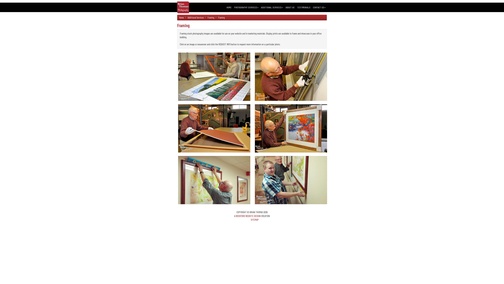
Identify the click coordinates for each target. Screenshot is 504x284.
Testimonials (303, 7)
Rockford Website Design (248, 215)
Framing (211, 17)
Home (229, 7)
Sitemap (255, 219)
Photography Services (245, 7)
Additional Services (271, 7)
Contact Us (318, 7)
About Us (290, 7)
